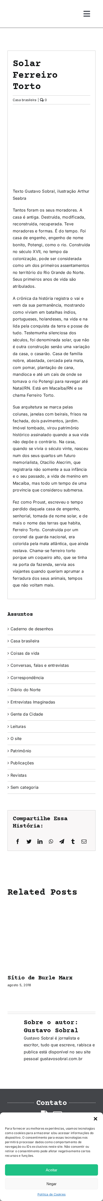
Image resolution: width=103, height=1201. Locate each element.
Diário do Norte (25, 689)
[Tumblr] (73, 842)
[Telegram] (62, 842)
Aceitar (51, 1170)
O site (16, 738)
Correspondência (27, 677)
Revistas (18, 775)
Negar (51, 1184)
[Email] (84, 842)
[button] (95, 1118)
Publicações (22, 762)
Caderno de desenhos (31, 628)
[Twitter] (29, 842)
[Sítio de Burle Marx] (52, 905)
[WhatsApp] (51, 842)
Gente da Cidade (26, 714)
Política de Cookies (52, 1194)
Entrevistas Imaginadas (32, 702)
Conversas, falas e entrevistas (39, 665)
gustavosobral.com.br (61, 1058)
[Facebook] (18, 842)
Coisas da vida (24, 653)
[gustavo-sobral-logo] (18, 5)
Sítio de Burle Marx (40, 978)
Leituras (18, 726)
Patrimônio (20, 750)
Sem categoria (24, 787)
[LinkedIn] (40, 842)
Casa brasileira (24, 100)
